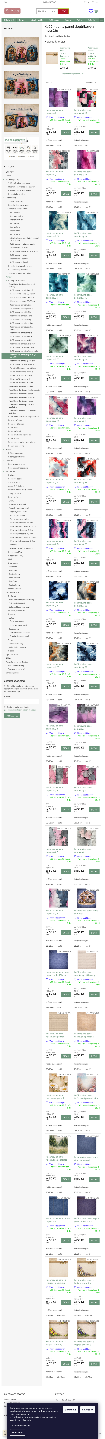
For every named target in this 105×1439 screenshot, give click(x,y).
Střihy (8, 658)
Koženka (9, 460)
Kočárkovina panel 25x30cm (22, 301)
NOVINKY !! (10, 172)
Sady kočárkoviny (15, 201)
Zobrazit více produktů (71, 73)
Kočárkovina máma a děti (20, 340)
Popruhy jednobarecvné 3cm (22, 541)
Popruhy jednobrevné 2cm (21, 530)
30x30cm (50, 1315)
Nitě (10, 559)
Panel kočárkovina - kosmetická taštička (22, 411)
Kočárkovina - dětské (19, 262)
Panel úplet (13, 427)
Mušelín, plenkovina (16, 610)
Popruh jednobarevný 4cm (21, 533)
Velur (10, 640)
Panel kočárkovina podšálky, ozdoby (24, 390)
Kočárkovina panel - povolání (22, 360)
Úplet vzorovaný (17, 621)
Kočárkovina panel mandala (22, 347)
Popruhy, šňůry (14, 497)
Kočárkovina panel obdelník (21, 290)
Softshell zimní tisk (17, 603)
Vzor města (15, 234)
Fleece (11, 651)
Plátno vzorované (16, 453)
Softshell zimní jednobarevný (21, 599)
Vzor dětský (15, 223)
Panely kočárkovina (16, 280)
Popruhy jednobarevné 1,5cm (23, 526)
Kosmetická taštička (17, 194)
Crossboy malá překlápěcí (19, 190)
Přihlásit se (12, 716)
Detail (66, 132)
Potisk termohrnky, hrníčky (17, 662)
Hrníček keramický (16, 665)
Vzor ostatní (15, 212)
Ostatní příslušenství (17, 486)
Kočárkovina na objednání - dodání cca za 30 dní (24, 239)
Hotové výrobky (12, 179)
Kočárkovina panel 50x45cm (22, 294)
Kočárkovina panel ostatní (21, 336)
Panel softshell (14, 431)
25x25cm (50, 145)
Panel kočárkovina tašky (20, 379)
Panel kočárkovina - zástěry (21, 386)
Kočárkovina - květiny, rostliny (23, 244)
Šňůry (11, 501)
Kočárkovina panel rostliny (21, 323)
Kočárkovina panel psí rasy (21, 308)
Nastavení (17, 1432)
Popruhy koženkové (18, 511)
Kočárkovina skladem (18, 208)
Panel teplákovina (16, 424)
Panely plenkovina (16, 446)
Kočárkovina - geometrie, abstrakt (24, 251)
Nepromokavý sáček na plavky (21, 187)
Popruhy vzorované (17, 504)
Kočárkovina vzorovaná (18, 205)
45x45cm (61, 1315)
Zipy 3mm (13, 570)
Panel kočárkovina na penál (21, 393)
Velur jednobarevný (17, 647)
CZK (85, 2)
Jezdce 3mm (14, 574)
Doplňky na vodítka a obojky (20, 489)
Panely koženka (15, 420)
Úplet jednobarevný (18, 625)
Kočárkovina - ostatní (19, 258)
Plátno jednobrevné (16, 457)
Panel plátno (13, 438)
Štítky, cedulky (14, 493)
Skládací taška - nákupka (19, 183)
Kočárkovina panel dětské (21, 332)
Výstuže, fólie (14, 482)
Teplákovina (14, 629)
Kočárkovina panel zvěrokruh (22, 344)
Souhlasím (87, 1409)
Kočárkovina (11, 197)
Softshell (12, 596)
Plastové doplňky (15, 555)
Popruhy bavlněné (17, 515)
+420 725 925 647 (67, 1400)
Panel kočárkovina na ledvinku (22, 397)
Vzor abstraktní (16, 219)
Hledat (63, 11)
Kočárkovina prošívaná (18, 269)
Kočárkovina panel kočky (20, 312)
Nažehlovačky (14, 588)
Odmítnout (70, 1409)
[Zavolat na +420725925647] (8, 2)
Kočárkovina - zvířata (19, 247)
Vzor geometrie (16, 216)
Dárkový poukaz (12, 673)
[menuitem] (9, 20)
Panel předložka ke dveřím (19, 435)
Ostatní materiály (13, 592)
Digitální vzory (12, 654)
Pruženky (12, 475)
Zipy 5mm (13, 566)
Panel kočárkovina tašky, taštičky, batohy (23, 285)
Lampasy (13, 544)
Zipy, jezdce (13, 563)
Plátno (8, 449)
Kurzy (8, 175)
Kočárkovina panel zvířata (21, 316)
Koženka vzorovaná (16, 464)
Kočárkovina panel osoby (20, 319)
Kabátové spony (15, 479)
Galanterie (10, 471)
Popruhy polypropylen (19, 519)
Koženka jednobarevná (18, 468)
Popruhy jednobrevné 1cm (21, 522)
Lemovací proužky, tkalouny (21, 548)
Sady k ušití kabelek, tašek (19, 273)
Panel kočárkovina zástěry (21, 371)
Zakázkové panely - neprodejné (22, 442)
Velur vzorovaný (16, 643)
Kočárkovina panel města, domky (24, 351)
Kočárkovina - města (18, 255)
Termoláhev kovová (16, 669)
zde (28, 1425)
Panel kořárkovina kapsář (21, 375)
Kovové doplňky (15, 552)
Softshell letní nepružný (19, 607)
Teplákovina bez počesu (20, 632)
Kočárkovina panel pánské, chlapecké (21, 328)
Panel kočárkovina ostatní (21, 382)
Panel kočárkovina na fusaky (21, 401)
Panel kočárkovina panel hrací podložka (22, 405)
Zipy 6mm (13, 581)
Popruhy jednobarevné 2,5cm (23, 537)
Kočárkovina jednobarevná (20, 266)
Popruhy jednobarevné (19, 508)
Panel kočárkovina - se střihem (23, 368)
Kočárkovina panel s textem (22, 364)
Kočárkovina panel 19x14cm (22, 297)
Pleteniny (12, 614)
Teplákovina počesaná (19, 636)
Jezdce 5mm (14, 577)
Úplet (11, 618)
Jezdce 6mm (14, 585)
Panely (8, 277)
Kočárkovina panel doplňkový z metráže (23, 355)
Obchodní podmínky (12, 1403)
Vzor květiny (15, 230)
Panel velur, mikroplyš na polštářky (23, 416)
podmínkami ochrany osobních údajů (20, 710)
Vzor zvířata (15, 227)
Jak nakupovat (49, 2)
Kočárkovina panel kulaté (21, 305)
